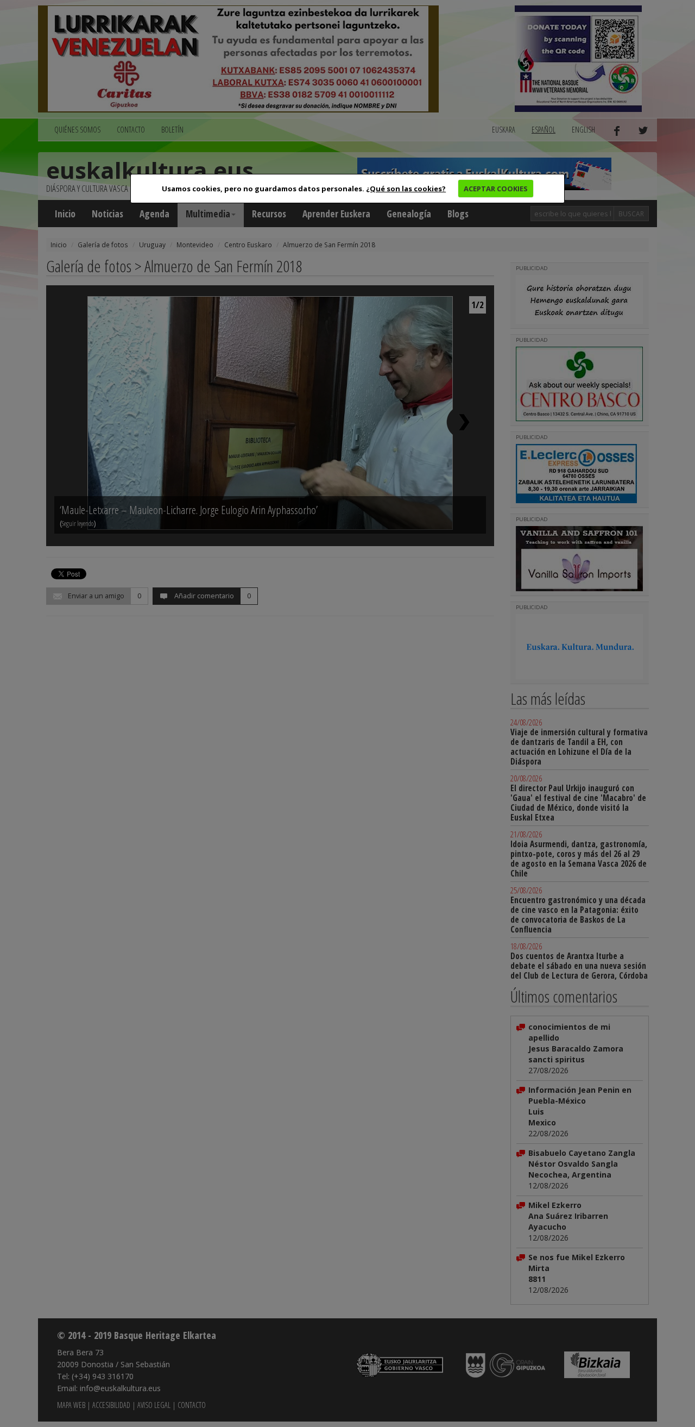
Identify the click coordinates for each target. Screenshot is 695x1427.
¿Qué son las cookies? (406, 188)
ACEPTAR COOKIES (496, 188)
